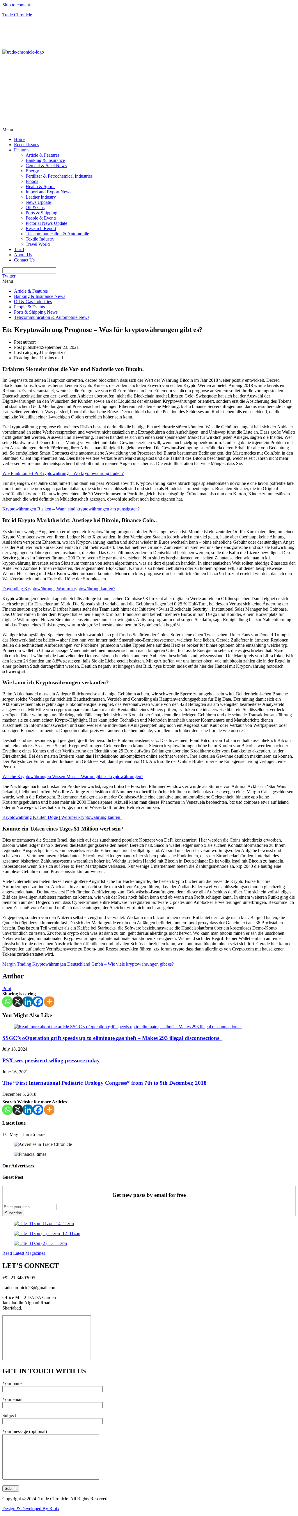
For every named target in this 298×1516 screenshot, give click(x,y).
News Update (38, 202)
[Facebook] (38, 1001)
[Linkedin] (28, 1001)
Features (21, 149)
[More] (49, 1001)
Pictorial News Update (46, 223)
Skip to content (16, 4)
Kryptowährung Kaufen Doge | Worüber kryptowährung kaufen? (62, 817)
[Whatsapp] (7, 1001)
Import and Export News (48, 191)
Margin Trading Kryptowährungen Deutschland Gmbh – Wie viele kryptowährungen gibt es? (88, 964)
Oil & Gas (35, 207)
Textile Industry (40, 238)
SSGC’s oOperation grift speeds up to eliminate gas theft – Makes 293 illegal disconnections (112, 1038)
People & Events (41, 217)
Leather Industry (41, 197)
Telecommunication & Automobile (57, 233)
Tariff (19, 249)
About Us (23, 254)
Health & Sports (40, 186)
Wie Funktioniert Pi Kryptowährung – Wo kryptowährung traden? (63, 473)
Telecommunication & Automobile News (51, 317)
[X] (18, 1001)
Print (6, 988)
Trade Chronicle (17, 14)
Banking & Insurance (45, 160)
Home (19, 139)
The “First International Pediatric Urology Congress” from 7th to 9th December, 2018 (104, 1083)
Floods (32, 181)
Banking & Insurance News (39, 296)
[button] (149, 129)
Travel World (38, 244)
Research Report (41, 228)
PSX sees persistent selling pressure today (51, 1060)
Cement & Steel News (46, 165)
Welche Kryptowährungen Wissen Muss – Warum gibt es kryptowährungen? (72, 776)
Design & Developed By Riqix (30, 1508)
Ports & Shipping (41, 212)
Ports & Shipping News (36, 312)
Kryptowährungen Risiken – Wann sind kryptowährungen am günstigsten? (71, 508)
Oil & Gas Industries (33, 301)
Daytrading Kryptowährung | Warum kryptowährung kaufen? (58, 588)
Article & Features (42, 155)
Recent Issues (26, 144)
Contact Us (24, 259)
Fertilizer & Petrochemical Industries (59, 176)
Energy (32, 170)
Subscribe (13, 1213)
